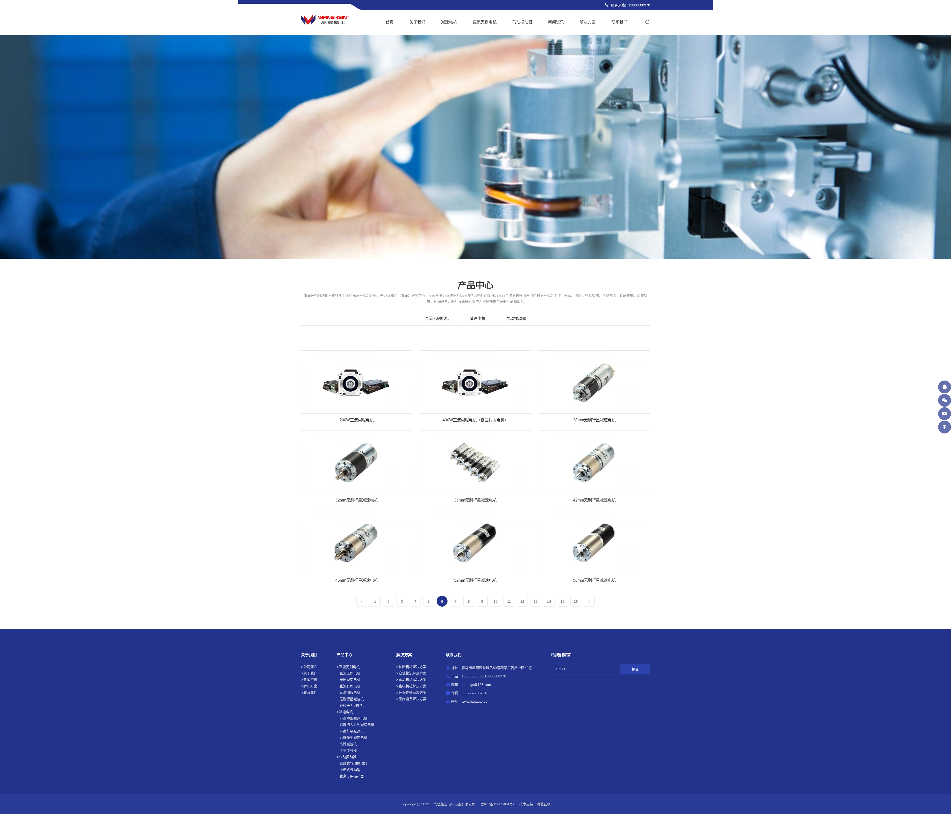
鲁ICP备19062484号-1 (498, 804)
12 (522, 601)
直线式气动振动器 (353, 763)
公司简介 (310, 667)
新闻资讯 (556, 22)
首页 (390, 22)
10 (496, 601)
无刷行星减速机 (352, 699)
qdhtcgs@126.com (476, 685)
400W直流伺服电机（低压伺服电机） (475, 420)
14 (549, 601)
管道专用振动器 (352, 776)
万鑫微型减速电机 (353, 738)
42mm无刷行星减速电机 (594, 500)
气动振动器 (522, 22)
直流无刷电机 (485, 22)
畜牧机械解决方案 (412, 686)
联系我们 (619, 22)
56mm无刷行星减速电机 (594, 580)
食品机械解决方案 (412, 680)
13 (536, 601)
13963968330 (472, 676)
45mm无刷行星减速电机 (356, 580)
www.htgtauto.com (476, 701)
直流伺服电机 (350, 692)
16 (576, 601)
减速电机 (449, 22)
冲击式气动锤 (350, 770)
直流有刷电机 (350, 686)
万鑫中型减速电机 (353, 718)
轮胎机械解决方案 (412, 667)
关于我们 (417, 22)
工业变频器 (348, 750)
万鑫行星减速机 (352, 731)
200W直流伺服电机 (357, 420)
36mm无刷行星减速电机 (475, 500)
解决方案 (588, 22)
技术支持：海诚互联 (535, 804)
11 (509, 601)
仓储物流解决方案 (412, 673)
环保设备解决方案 (412, 692)
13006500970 (639, 5)
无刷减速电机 (350, 680)
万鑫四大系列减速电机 (357, 725)
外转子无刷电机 (352, 705)
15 (562, 601)
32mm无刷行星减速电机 (356, 500)
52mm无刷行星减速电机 (475, 580)
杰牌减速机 (348, 744)
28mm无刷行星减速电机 (594, 420)
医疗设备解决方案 (412, 699)
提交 (635, 669)
